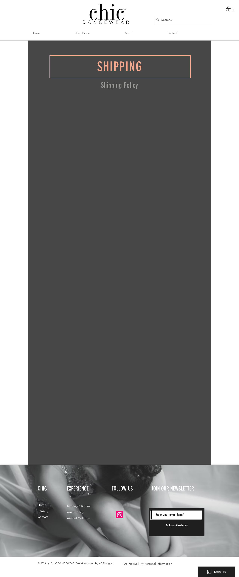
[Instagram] (119, 514)
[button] (231, 9)
